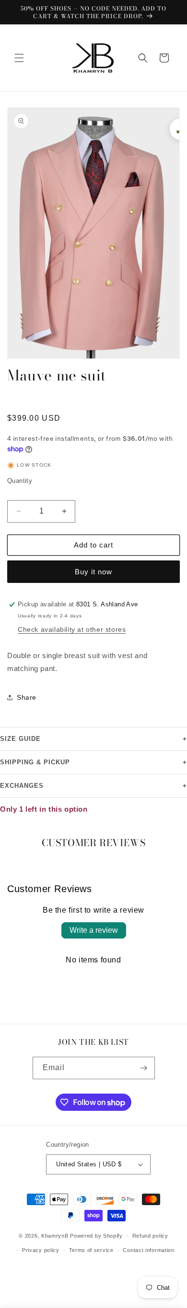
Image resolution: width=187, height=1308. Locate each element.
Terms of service (91, 1250)
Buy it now (93, 572)
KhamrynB (55, 1235)
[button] (19, 57)
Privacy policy (40, 1250)
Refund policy (150, 1236)
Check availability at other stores (72, 629)
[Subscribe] (143, 1068)
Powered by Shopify (96, 1235)
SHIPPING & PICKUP (93, 762)
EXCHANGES (93, 786)
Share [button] (26, 697)
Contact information (148, 1250)
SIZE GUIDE (93, 739)
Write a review (94, 930)
